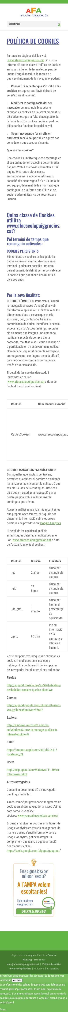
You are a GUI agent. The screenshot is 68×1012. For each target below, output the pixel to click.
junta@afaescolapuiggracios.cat (23, 964)
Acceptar (17, 980)
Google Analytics (50, 523)
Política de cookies (51, 964)
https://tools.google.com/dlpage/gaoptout (33, 851)
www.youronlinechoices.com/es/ (37, 815)
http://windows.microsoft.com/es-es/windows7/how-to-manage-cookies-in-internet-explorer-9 (32, 729)
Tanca (3, 1009)
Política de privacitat (20, 968)
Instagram (31, 955)
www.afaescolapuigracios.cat (25, 60)
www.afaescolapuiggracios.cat (32, 540)
